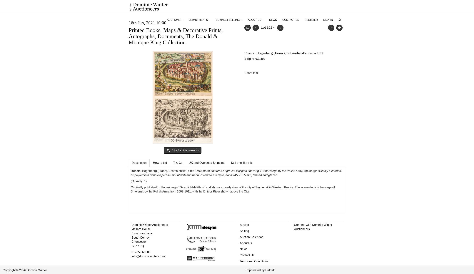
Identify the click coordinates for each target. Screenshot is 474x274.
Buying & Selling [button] (228, 19)
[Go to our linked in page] (305, 235)
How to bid (160, 162)
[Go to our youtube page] (312, 235)
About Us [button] (255, 19)
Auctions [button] (174, 19)
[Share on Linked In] (272, 72)
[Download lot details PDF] (331, 28)
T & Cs (177, 162)
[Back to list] (247, 28)
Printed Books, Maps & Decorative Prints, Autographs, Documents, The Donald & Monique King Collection (176, 36)
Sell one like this (242, 162)
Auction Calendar (251, 237)
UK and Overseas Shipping (207, 162)
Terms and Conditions (254, 261)
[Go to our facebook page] (297, 235)
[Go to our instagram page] (279, 72)
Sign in (328, 19)
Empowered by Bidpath (260, 270)
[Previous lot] (256, 28)
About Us (246, 243)
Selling (244, 231)
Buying (244, 224)
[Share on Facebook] (264, 72)
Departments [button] (198, 19)
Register (311, 19)
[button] (341, 20)
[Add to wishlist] (339, 28)
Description (139, 162)
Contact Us (290, 19)
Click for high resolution (185, 150)
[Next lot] (280, 28)
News (273, 19)
